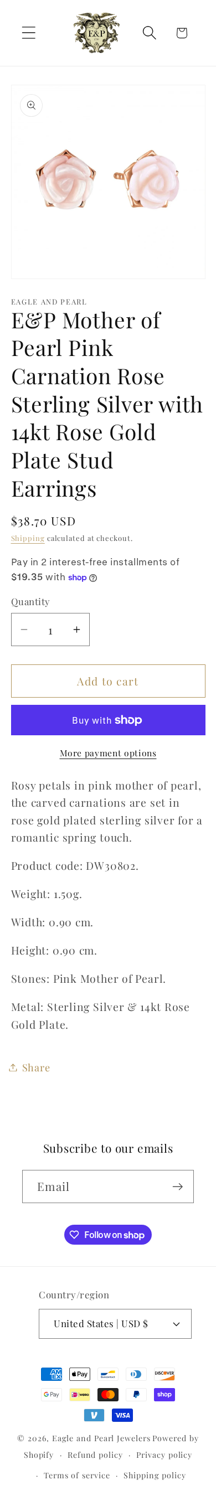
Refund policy (95, 1455)
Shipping (28, 538)
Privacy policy (164, 1455)
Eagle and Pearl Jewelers (101, 1438)
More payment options (108, 753)
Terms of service (77, 1475)
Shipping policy (155, 1475)
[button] (28, 33)
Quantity (30, 601)
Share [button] (36, 1067)
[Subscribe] (177, 1187)
